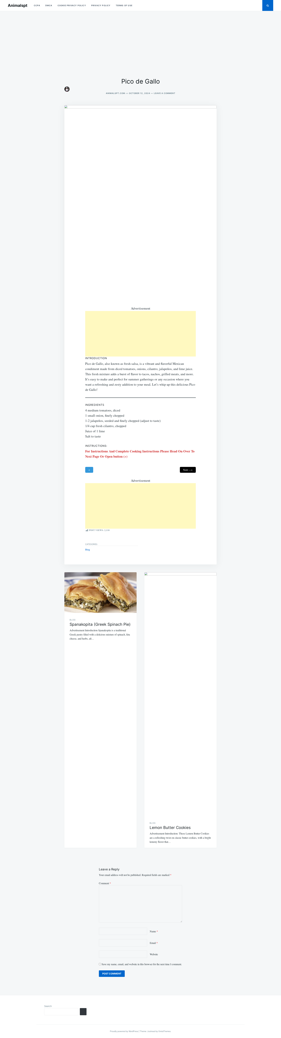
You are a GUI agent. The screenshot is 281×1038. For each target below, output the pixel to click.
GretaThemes (164, 1031)
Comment (105, 883)
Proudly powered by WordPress (124, 1031)
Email (154, 943)
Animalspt (17, 5)
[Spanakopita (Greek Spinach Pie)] (100, 592)
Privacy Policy (101, 5)
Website (154, 954)
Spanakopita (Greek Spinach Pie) (100, 624)
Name (154, 931)
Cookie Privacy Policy (72, 5)
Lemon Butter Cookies (170, 827)
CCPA (37, 5)
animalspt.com (115, 93)
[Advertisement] (140, 44)
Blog (87, 549)
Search (48, 1006)
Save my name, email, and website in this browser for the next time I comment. (142, 964)
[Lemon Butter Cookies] (180, 694)
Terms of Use (124, 5)
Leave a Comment (164, 93)
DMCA (48, 5)
